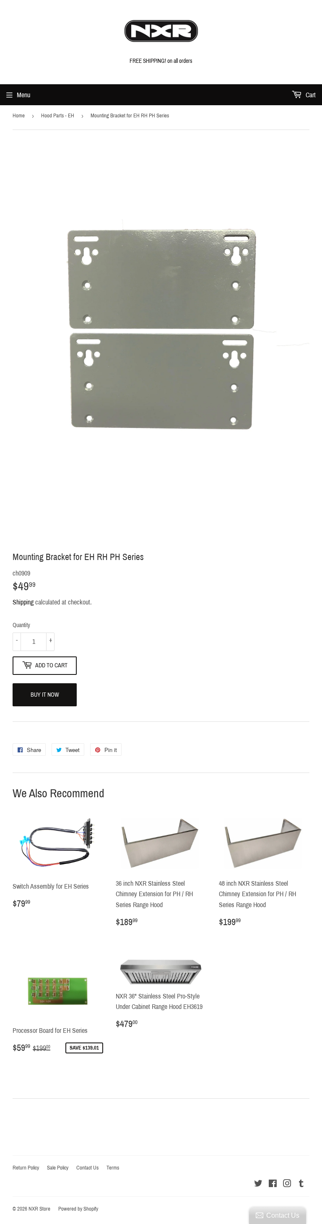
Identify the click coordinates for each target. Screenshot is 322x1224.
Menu (23, 95)
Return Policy (26, 1168)
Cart (310, 95)
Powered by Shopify (78, 1209)
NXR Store (39, 1209)
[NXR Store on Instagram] (287, 1184)
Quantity (21, 625)
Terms (112, 1168)
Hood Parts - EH (57, 116)
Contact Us (87, 1168)
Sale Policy (57, 1168)
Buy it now (45, 695)
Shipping (23, 602)
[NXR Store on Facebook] (272, 1184)
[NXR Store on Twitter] (258, 1184)
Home (19, 116)
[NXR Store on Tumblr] (301, 1184)
